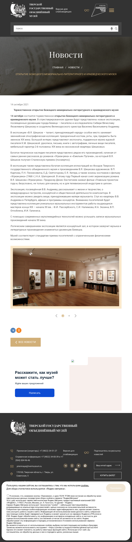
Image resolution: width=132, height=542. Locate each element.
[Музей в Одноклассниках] (72, 466)
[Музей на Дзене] (78, 466)
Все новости (27, 342)
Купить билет (107, 475)
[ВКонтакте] (13, 330)
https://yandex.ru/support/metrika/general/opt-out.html (73, 527)
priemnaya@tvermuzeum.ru (29, 466)
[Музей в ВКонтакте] (65, 466)
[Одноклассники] (18, 330)
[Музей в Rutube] (76, 470)
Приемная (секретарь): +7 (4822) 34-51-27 (37, 451)
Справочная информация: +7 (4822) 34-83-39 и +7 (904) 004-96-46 (39, 458)
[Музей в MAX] (85, 466)
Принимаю (116, 488)
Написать (34, 393)
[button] (63, 316)
